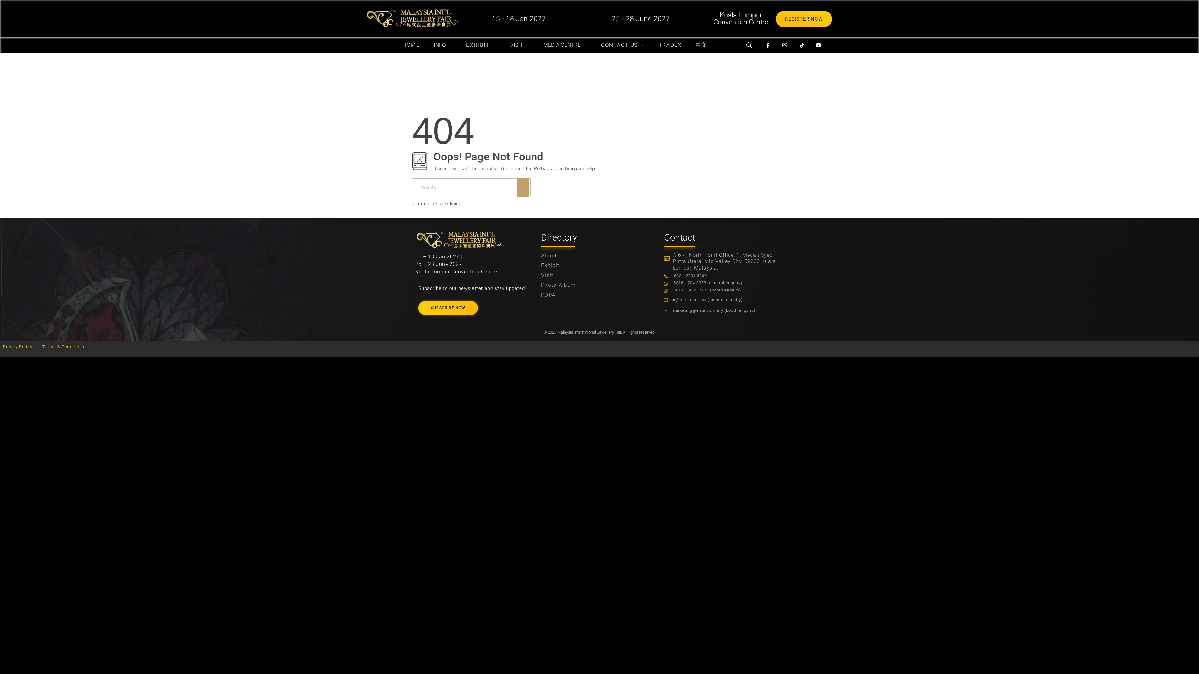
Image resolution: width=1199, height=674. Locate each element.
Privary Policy (17, 346)
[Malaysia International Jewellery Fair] (412, 17)
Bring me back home (439, 204)
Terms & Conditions (63, 346)
